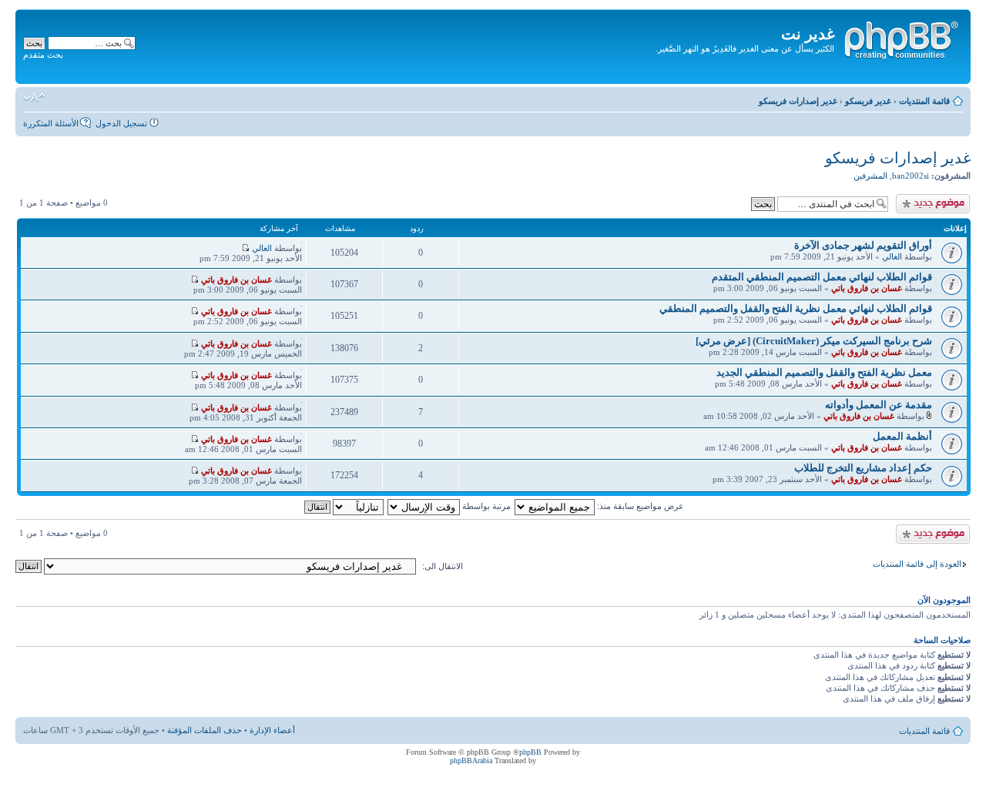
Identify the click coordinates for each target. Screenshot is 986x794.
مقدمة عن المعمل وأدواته (878, 404)
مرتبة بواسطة (485, 506)
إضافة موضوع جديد (936, 198)
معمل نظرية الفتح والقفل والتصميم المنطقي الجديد (824, 372)
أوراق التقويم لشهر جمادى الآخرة (863, 245)
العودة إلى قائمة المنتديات (917, 563)
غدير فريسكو (868, 101)
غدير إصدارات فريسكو (798, 101)
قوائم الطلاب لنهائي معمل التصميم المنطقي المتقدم (822, 277)
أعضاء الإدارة (272, 730)
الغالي (892, 256)
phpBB (530, 752)
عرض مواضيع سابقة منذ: (639, 506)
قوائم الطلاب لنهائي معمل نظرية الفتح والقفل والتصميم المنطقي (795, 308)
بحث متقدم (43, 54)
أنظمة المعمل (902, 436)
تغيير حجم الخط (34, 98)
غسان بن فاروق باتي (866, 288)
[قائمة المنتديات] (900, 37)
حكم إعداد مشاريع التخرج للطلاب (863, 468)
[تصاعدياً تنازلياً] (343, 506)
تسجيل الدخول (121, 123)
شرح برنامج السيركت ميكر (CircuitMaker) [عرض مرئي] (814, 341)
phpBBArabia (471, 760)
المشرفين (870, 175)
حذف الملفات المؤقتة (204, 730)
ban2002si (910, 175)
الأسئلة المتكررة (51, 123)
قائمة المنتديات (924, 101)
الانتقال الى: (442, 566)
